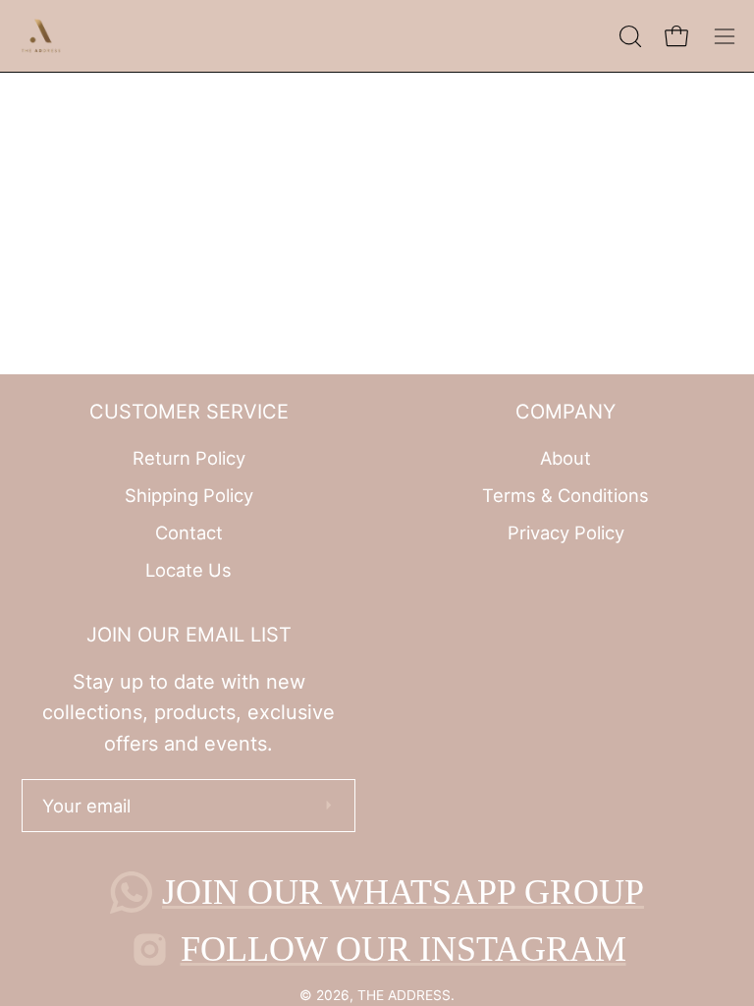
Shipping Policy (189, 495)
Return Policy (189, 458)
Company (565, 411)
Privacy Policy (566, 531)
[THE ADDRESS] (44, 36)
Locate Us (188, 569)
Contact (189, 531)
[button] (628, 36)
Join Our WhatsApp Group (403, 892)
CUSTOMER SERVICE (189, 411)
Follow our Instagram (403, 949)
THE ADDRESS (404, 995)
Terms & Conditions (565, 495)
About (565, 458)
